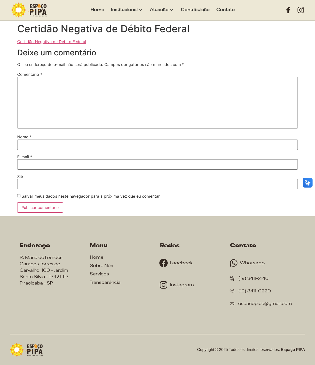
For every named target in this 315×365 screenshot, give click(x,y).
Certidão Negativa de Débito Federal (51, 41)
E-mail (24, 157)
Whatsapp (252, 263)
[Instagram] (301, 10)
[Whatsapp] (234, 263)
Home (97, 10)
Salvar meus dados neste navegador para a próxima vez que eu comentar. (91, 196)
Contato (225, 10)
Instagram (182, 285)
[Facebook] (288, 10)
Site (20, 176)
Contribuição (195, 10)
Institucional (124, 10)
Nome (24, 137)
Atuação (159, 10)
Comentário (29, 74)
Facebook (181, 263)
